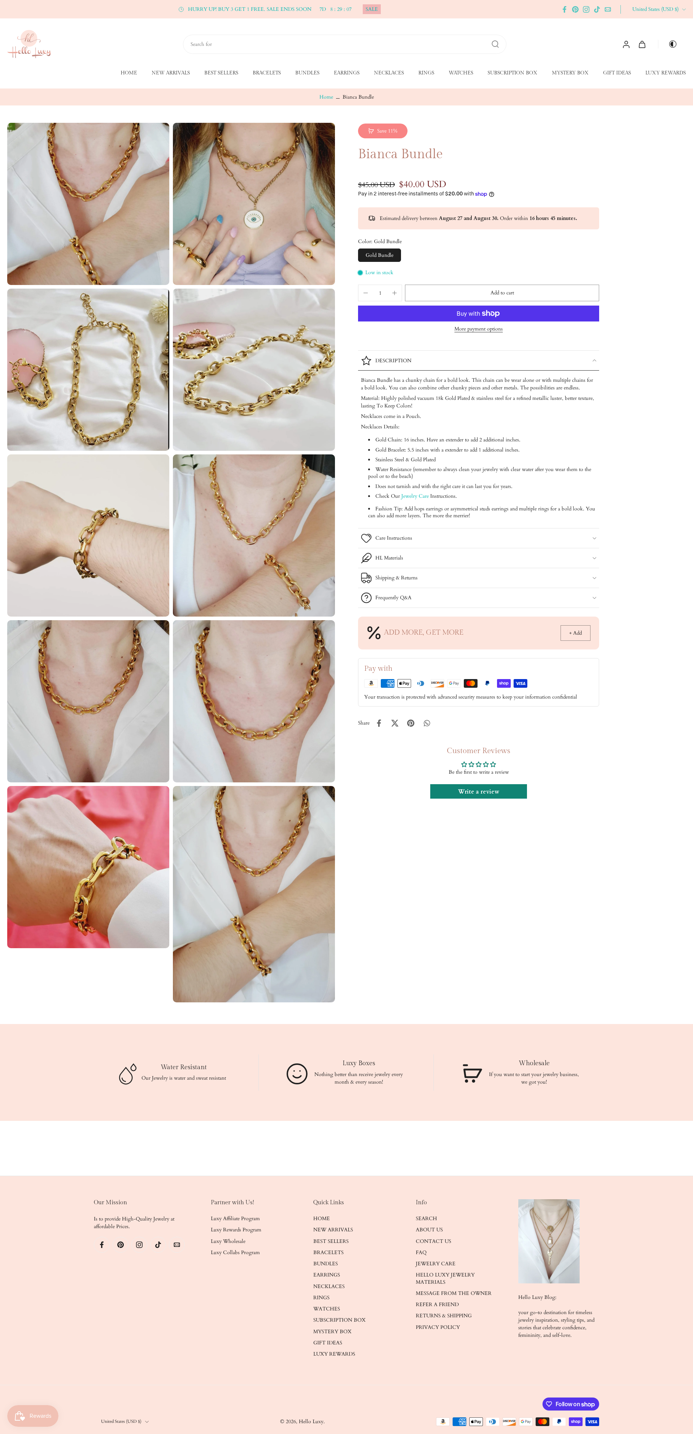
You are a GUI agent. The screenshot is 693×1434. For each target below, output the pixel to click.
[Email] (607, 9)
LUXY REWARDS (665, 73)
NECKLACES (389, 73)
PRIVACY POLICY (438, 1327)
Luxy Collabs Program (235, 1252)
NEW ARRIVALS (171, 73)
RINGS (426, 73)
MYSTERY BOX (570, 73)
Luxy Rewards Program (236, 1230)
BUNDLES (307, 73)
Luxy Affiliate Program (235, 1218)
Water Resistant (184, 1067)
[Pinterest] (575, 9)
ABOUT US (429, 1230)
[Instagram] (586, 9)
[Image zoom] (88, 204)
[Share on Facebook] (379, 723)
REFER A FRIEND (437, 1304)
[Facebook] (564, 9)
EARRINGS (346, 73)
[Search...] (495, 44)
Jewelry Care (415, 496)
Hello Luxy (311, 1421)
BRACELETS (267, 73)
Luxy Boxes (359, 1063)
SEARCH (426, 1218)
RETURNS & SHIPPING (444, 1316)
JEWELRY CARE (436, 1264)
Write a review (478, 792)
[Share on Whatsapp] (427, 723)
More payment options (478, 329)
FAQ (421, 1252)
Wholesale (533, 1063)
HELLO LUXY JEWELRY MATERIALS (445, 1279)
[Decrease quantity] (365, 293)
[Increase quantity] (394, 293)
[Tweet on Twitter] (395, 723)
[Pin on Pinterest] (411, 723)
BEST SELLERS (221, 73)
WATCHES (461, 73)
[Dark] (669, 44)
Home (326, 97)
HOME (129, 73)
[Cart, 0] (642, 44)
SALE (372, 9)
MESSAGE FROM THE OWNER (454, 1293)
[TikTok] (597, 9)
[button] (502, 293)
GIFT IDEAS (617, 73)
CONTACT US (433, 1241)
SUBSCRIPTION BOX (512, 73)
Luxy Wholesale (228, 1241)
